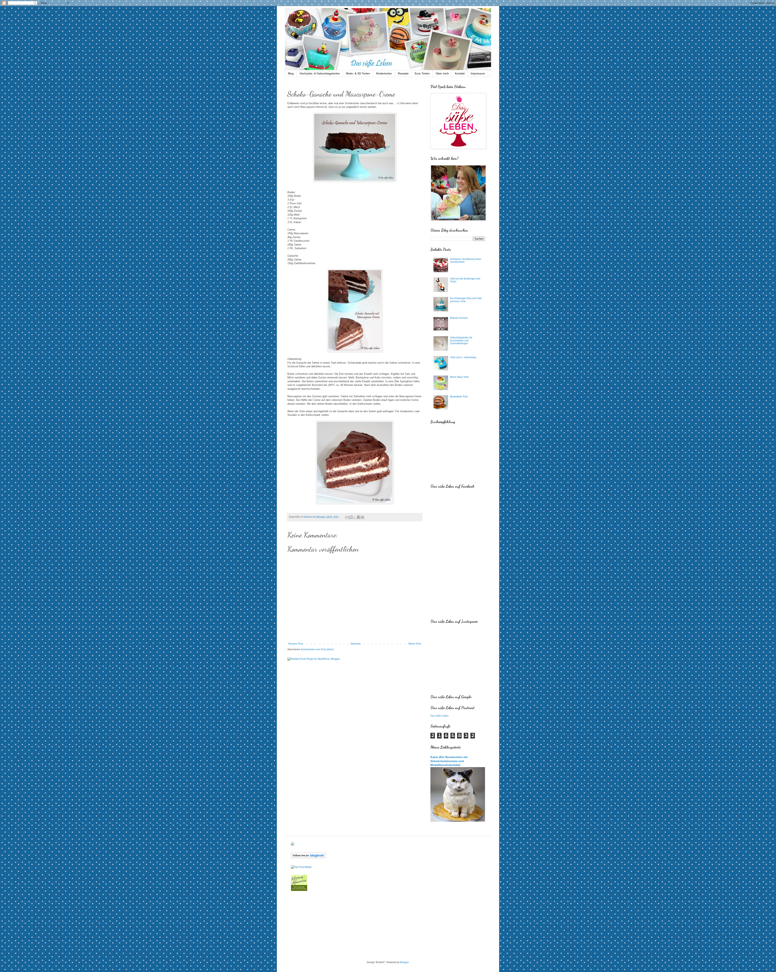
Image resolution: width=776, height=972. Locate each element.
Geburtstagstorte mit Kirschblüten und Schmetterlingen (461, 340)
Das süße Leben (439, 715)
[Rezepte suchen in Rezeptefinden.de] (301, 867)
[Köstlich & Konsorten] (299, 890)
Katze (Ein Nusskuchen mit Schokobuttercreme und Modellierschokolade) (449, 761)
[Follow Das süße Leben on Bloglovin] (308, 857)
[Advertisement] (388, 926)
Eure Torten (422, 73)
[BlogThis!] (351, 517)
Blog (291, 73)
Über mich (442, 73)
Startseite (355, 643)
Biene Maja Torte (459, 377)
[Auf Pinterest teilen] (363, 517)
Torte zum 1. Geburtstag (463, 357)
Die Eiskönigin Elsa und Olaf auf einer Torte (465, 300)
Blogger (404, 962)
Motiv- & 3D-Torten (358, 73)
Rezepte (403, 73)
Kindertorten (384, 73)
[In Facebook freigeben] (359, 517)
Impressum (478, 73)
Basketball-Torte (459, 396)
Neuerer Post (295, 643)
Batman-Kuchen (459, 318)
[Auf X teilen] (355, 517)
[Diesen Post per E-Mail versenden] (347, 517)
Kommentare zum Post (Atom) (317, 649)
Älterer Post (414, 643)
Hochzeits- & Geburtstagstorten (320, 73)
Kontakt (460, 73)
